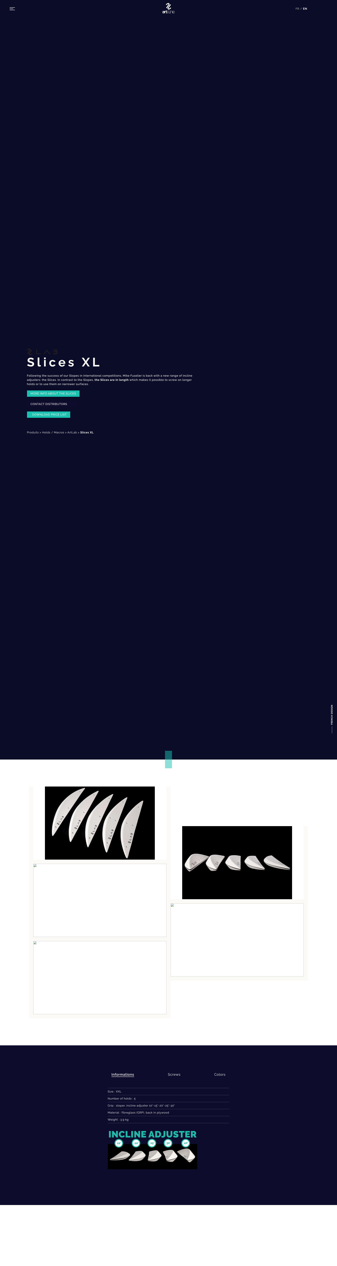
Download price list (49, 414)
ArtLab (72, 432)
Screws (174, 1074)
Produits (33, 432)
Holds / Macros (53, 432)
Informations (122, 1074)
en (305, 8)
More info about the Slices (53, 393)
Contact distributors (49, 404)
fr (298, 8)
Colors (220, 1074)
